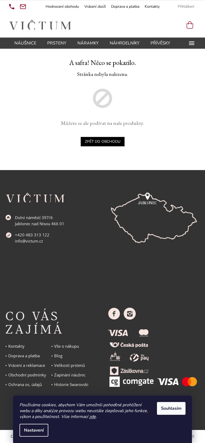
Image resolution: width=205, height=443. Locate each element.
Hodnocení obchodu (62, 6)
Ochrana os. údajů (25, 384)
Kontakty (152, 6)
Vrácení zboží (95, 6)
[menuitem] (25, 43)
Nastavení (34, 430)
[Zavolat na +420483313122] (11, 6)
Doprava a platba (125, 6)
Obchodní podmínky (27, 375)
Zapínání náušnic (69, 375)
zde (92, 417)
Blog (58, 355)
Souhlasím (171, 408)
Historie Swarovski (71, 384)
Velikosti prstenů (69, 365)
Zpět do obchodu (102, 141)
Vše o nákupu (66, 346)
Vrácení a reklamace (26, 365)
